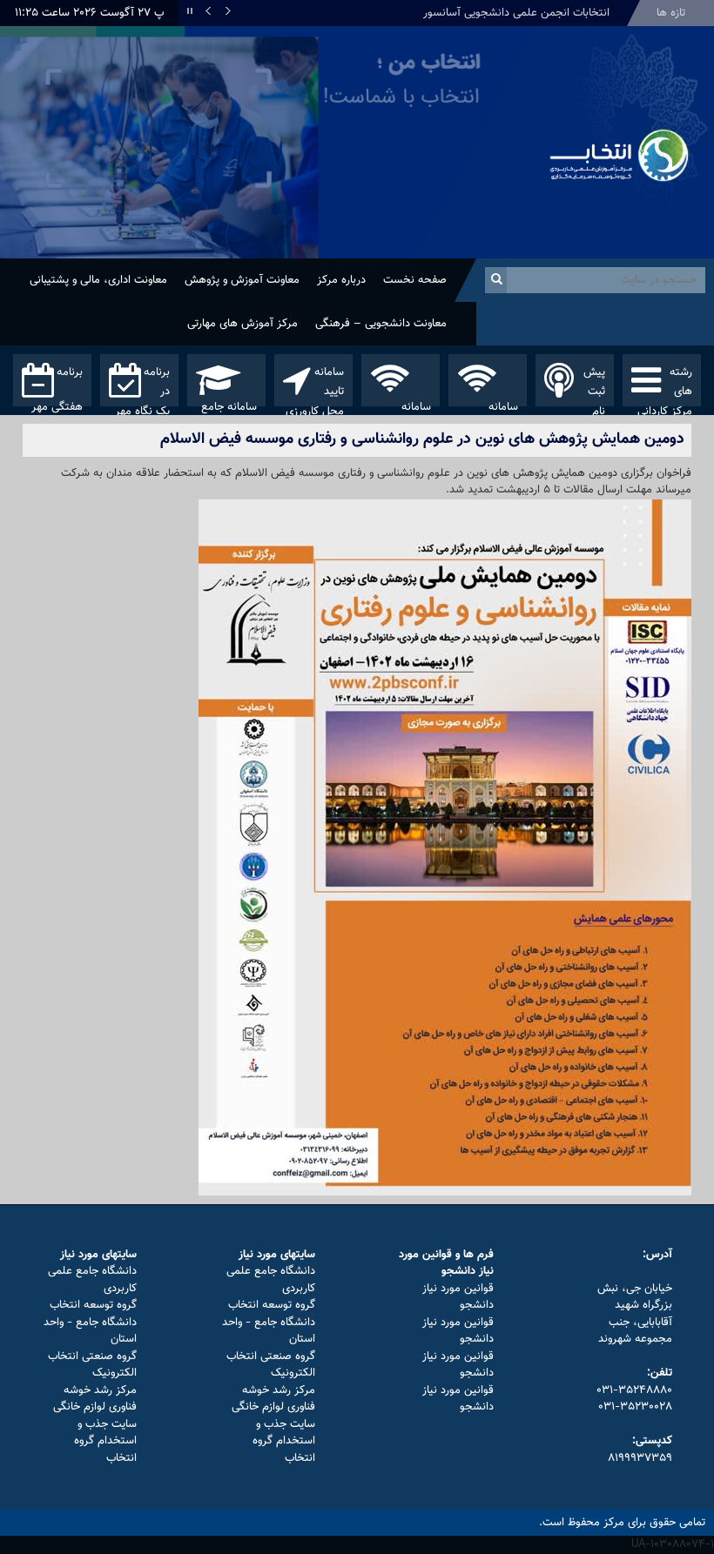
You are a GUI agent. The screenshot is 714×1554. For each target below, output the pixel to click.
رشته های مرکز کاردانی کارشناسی (664, 385)
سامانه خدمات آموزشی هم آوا (491, 402)
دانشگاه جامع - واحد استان (268, 1331)
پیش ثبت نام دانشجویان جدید (581, 385)
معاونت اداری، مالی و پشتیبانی (98, 280)
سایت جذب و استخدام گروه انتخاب (284, 1441)
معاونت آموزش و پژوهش (242, 280)
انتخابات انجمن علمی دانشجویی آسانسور (516, 13)
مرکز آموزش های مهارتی (242, 323)
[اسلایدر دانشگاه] (268, 142)
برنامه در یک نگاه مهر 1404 (142, 385)
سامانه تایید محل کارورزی (315, 385)
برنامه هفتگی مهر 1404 (57, 385)
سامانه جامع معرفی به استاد (229, 402)
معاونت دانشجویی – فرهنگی (381, 323)
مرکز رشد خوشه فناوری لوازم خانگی (273, 1399)
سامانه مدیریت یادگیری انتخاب (413, 402)
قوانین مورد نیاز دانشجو (458, 1297)
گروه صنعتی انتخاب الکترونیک (270, 1365)
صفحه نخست (415, 280)
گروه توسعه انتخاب (271, 1305)
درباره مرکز (341, 280)
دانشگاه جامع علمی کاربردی (270, 1280)
